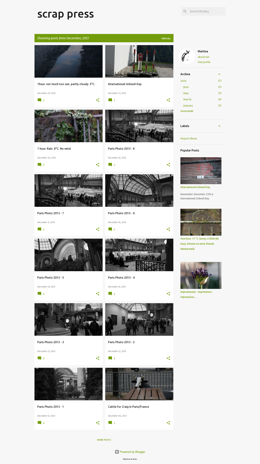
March (187, 99)
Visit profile (204, 62)
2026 (183, 80)
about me (203, 57)
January (188, 105)
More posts (104, 440)
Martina (203, 51)
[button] (98, 100)
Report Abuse (188, 138)
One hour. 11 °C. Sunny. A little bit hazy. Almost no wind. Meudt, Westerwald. (199, 243)
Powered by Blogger (132, 451)
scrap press (65, 13)
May (186, 93)
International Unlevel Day (195, 187)
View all (166, 38)
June (186, 87)
